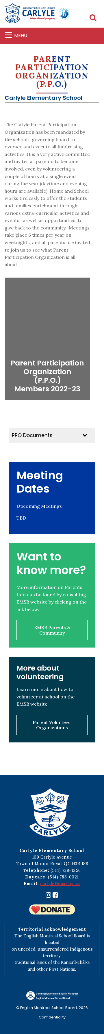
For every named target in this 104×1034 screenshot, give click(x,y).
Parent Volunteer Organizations (52, 724)
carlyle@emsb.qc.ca (60, 883)
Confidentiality (52, 1017)
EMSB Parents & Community (52, 630)
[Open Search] (93, 18)
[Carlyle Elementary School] (37, 16)
